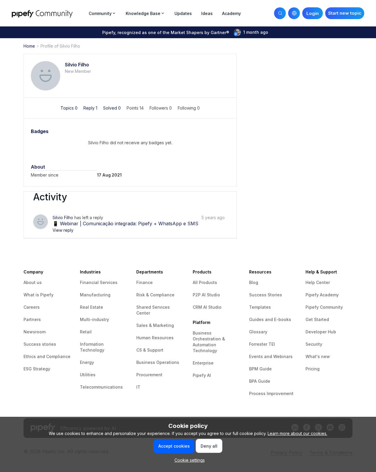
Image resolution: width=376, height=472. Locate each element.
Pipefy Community (324, 307)
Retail (86, 331)
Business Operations (157, 362)
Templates (260, 307)
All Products (205, 282)
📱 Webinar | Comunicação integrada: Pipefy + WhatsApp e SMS (125, 223)
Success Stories (265, 294)
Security (314, 344)
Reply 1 (90, 107)
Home (29, 45)
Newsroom (35, 331)
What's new (318, 356)
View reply (63, 230)
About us (33, 282)
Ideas (207, 13)
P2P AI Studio (206, 294)
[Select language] (294, 13)
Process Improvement (271, 393)
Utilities (87, 374)
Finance (144, 282)
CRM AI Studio (207, 307)
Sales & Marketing (155, 325)
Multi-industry (94, 319)
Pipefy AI (202, 375)
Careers (32, 307)
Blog (253, 282)
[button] (344, 13)
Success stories (40, 344)
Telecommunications (101, 386)
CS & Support (149, 349)
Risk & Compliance (155, 294)
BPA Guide (259, 381)
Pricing (313, 368)
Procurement (149, 374)
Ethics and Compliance (47, 356)
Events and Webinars (271, 356)
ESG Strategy (37, 368)
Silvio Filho (77, 65)
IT (138, 386)
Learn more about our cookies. (297, 433)
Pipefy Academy (322, 294)
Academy (231, 13)
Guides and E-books (270, 319)
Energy (87, 362)
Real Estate (91, 307)
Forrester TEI (262, 344)
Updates (183, 13)
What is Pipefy (38, 294)
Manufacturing (95, 294)
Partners (32, 319)
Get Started (317, 319)
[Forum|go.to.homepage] (48, 13)
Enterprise (203, 362)
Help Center (318, 282)
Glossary (258, 331)
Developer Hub (321, 331)
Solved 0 (112, 107)
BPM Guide (260, 368)
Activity (50, 197)
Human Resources (155, 337)
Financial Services (99, 282)
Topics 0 (70, 107)
